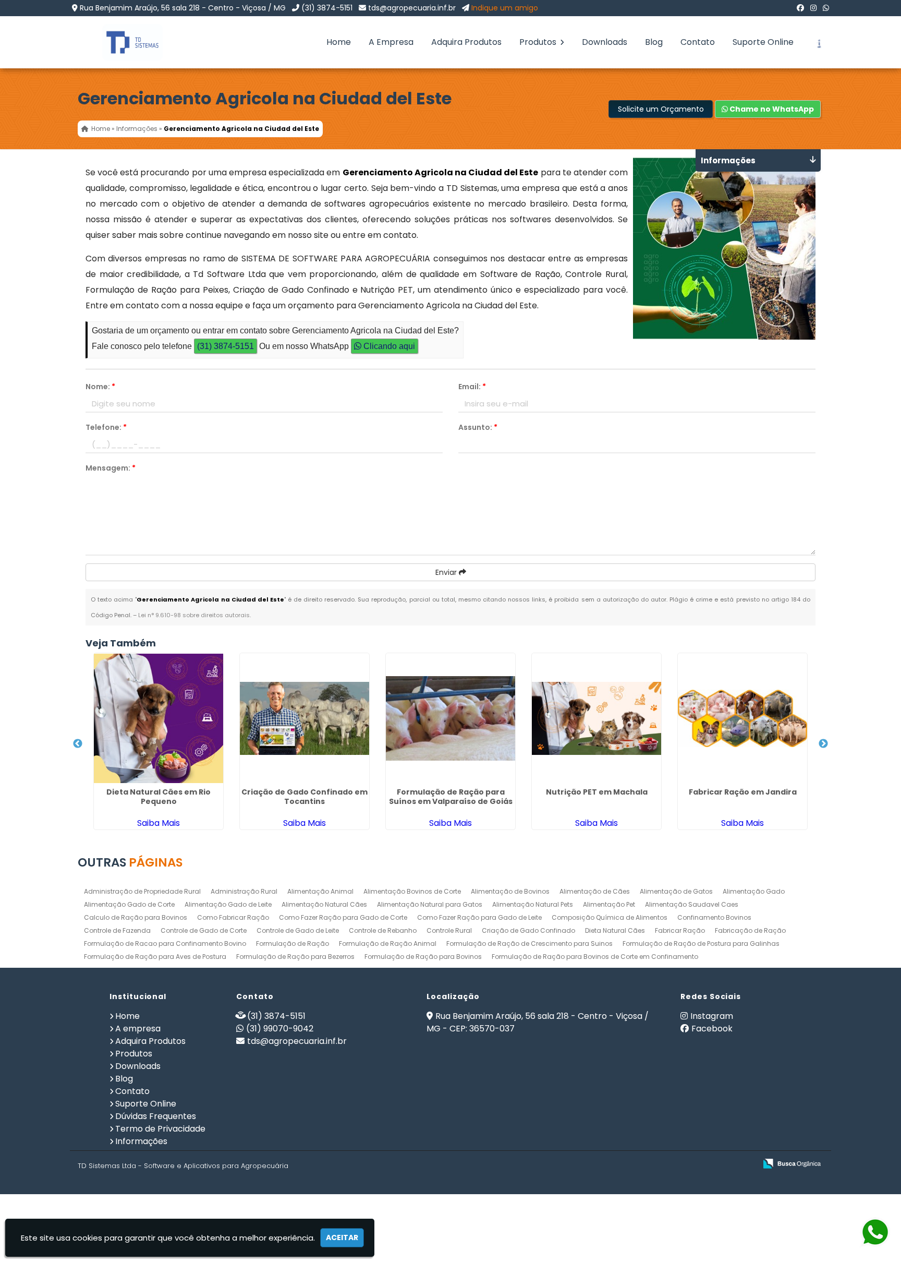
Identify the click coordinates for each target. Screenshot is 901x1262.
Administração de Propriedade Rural (142, 891)
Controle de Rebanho (383, 930)
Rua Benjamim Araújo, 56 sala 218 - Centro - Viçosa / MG (183, 8)
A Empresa (391, 42)
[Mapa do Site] (644, 1164)
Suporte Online (763, 42)
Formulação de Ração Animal (387, 943)
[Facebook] (800, 8)
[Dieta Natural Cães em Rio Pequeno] (158, 718)
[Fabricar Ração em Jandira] (742, 718)
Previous (77, 744)
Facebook (712, 1029)
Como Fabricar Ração (233, 917)
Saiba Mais (158, 823)
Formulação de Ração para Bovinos (423, 956)
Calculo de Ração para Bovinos (135, 917)
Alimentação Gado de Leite (228, 904)
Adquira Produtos (466, 42)
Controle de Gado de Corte (204, 930)
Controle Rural (449, 930)
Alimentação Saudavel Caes (691, 904)
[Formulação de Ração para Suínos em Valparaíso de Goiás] (450, 718)
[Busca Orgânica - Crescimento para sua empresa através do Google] (792, 1163)
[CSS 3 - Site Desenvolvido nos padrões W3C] (708, 1164)
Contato (697, 42)
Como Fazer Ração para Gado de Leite (479, 917)
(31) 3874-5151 (326, 8)
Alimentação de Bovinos (510, 891)
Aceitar (342, 1237)
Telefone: (106, 427)
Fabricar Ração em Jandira (743, 792)
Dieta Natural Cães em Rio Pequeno (158, 797)
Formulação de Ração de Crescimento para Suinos (529, 943)
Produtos (538, 42)
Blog (654, 42)
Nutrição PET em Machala (597, 792)
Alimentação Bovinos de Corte (412, 891)
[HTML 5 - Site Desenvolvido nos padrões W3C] (672, 1164)
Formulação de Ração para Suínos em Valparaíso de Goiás (451, 797)
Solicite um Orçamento (661, 109)
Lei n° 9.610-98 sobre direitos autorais (194, 615)
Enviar (447, 572)
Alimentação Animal (320, 891)
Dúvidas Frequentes (155, 1116)
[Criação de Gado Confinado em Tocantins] (304, 718)
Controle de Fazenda (117, 930)
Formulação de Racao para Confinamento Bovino (165, 943)
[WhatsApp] (826, 8)
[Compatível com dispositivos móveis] (744, 1164)
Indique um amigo (504, 8)
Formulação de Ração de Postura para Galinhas (701, 943)
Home (338, 42)
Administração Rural (244, 891)
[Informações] (818, 42)
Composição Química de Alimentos (609, 917)
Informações (141, 1141)
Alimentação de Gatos (676, 891)
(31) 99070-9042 (279, 1029)
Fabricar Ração (680, 930)
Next (823, 744)
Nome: (100, 386)
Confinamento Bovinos (714, 917)
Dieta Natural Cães (615, 930)
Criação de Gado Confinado (528, 930)
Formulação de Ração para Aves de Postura (155, 956)
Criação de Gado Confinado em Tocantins (304, 797)
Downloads (604, 42)
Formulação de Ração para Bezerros (295, 956)
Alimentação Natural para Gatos (429, 904)
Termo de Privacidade (160, 1129)
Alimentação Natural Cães (324, 904)
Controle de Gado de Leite (298, 930)
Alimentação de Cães (594, 891)
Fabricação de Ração (750, 930)
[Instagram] (813, 8)
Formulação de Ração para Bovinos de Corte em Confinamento (595, 956)
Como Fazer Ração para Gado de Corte (343, 917)
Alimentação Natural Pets (532, 904)
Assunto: (477, 427)
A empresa (138, 1029)
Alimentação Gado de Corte (129, 904)
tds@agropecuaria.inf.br (412, 8)
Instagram (711, 1016)
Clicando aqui (388, 346)
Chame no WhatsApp (771, 109)
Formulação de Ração (292, 943)
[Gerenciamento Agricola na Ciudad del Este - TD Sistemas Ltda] (124, 42)
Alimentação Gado (754, 891)
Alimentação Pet (609, 904)
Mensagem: (111, 468)
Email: (472, 386)
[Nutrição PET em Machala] (596, 718)
